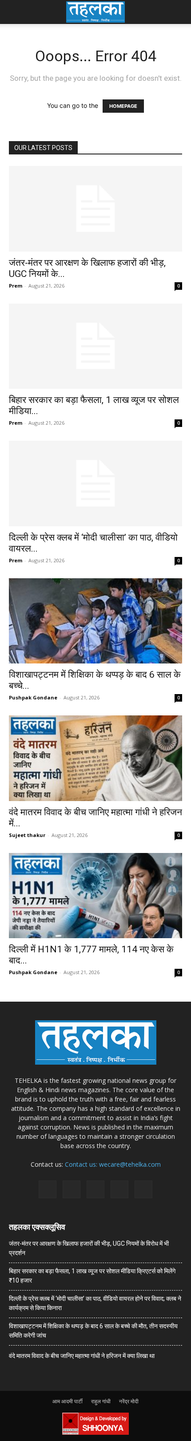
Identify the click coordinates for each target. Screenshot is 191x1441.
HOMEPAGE (123, 106)
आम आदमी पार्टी (67, 1401)
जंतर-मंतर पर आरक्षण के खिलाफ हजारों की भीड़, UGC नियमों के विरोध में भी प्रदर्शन (89, 1248)
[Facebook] (47, 1189)
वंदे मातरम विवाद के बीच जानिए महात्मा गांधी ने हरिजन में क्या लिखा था (82, 1355)
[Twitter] (119, 1189)
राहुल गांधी (101, 1401)
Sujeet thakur (27, 835)
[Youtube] (143, 1189)
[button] (15, 12)
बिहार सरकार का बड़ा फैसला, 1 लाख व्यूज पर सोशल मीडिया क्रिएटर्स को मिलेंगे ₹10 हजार (92, 1275)
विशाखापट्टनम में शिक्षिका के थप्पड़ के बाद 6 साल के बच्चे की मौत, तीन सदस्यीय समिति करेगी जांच (93, 1331)
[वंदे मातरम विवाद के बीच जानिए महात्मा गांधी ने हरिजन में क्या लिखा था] (95, 758)
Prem (15, 285)
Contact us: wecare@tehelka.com (113, 1164)
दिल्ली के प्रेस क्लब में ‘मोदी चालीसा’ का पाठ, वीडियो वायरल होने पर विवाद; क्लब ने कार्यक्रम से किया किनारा (95, 1303)
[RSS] (95, 1189)
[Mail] (71, 1189)
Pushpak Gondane (33, 697)
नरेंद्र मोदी (129, 1401)
